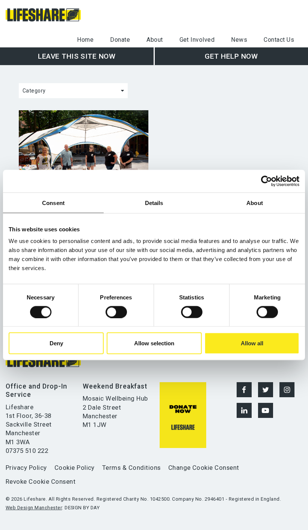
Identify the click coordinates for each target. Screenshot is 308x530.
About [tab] (254, 202)
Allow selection (154, 343)
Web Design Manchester (34, 507)
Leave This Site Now (76, 56)
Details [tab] (154, 202)
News (239, 39)
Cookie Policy (74, 467)
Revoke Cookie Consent (40, 481)
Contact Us (279, 39)
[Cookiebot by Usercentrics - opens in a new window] (266, 181)
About (154, 39)
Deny (56, 343)
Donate (120, 39)
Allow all (252, 343)
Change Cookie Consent (203, 467)
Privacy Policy (26, 467)
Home (85, 39)
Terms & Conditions (131, 467)
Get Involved (197, 39)
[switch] (116, 312)
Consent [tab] (53, 202)
